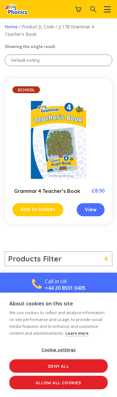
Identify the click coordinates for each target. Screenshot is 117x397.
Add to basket (38, 209)
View (90, 209)
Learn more (77, 333)
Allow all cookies (58, 382)
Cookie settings (58, 349)
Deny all (58, 366)
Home (11, 27)
